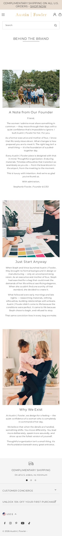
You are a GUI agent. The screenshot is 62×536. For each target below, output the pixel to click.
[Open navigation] (7, 14)
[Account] (54, 14)
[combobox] (31, 25)
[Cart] (60, 14)
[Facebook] (4, 523)
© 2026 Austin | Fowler (14, 531)
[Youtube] (22, 523)
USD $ (10, 514)
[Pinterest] (16, 523)
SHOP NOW (38, 6)
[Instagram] (10, 523)
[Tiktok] (29, 523)
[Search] (56, 25)
